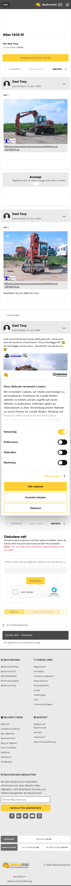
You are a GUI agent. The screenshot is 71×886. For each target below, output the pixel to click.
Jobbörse (5, 752)
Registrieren (40, 666)
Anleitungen (40, 694)
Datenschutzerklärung (45, 741)
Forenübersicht (41, 685)
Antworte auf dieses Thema (35, 57)
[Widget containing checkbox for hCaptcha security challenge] (35, 592)
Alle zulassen (35, 486)
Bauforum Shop (8, 685)
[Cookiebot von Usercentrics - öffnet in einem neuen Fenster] (52, 375)
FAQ (36, 699)
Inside (37, 690)
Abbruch (5, 724)
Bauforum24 (49, 4)
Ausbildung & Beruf (10, 728)
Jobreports (6, 756)
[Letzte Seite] (66, 69)
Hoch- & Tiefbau (9, 747)
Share (15, 611)
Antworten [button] (35, 580)
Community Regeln (43, 704)
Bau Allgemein (8, 733)
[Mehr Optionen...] (64, 84)
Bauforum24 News (10, 666)
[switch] (62, 442)
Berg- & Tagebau (9, 742)
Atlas (20, 47)
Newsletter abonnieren (25, 808)
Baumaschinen (8, 738)
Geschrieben (26, 86)
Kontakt (38, 732)
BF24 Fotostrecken (10, 680)
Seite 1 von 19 (37, 69)
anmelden (55, 543)
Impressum (39, 736)
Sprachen (18, 876)
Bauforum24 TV (8, 671)
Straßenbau (6, 761)
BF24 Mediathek (9, 676)
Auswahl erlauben (35, 497)
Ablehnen (35, 508)
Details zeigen (52, 476)
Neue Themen (41, 680)
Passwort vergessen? (44, 676)
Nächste (57, 69)
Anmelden (39, 671)
